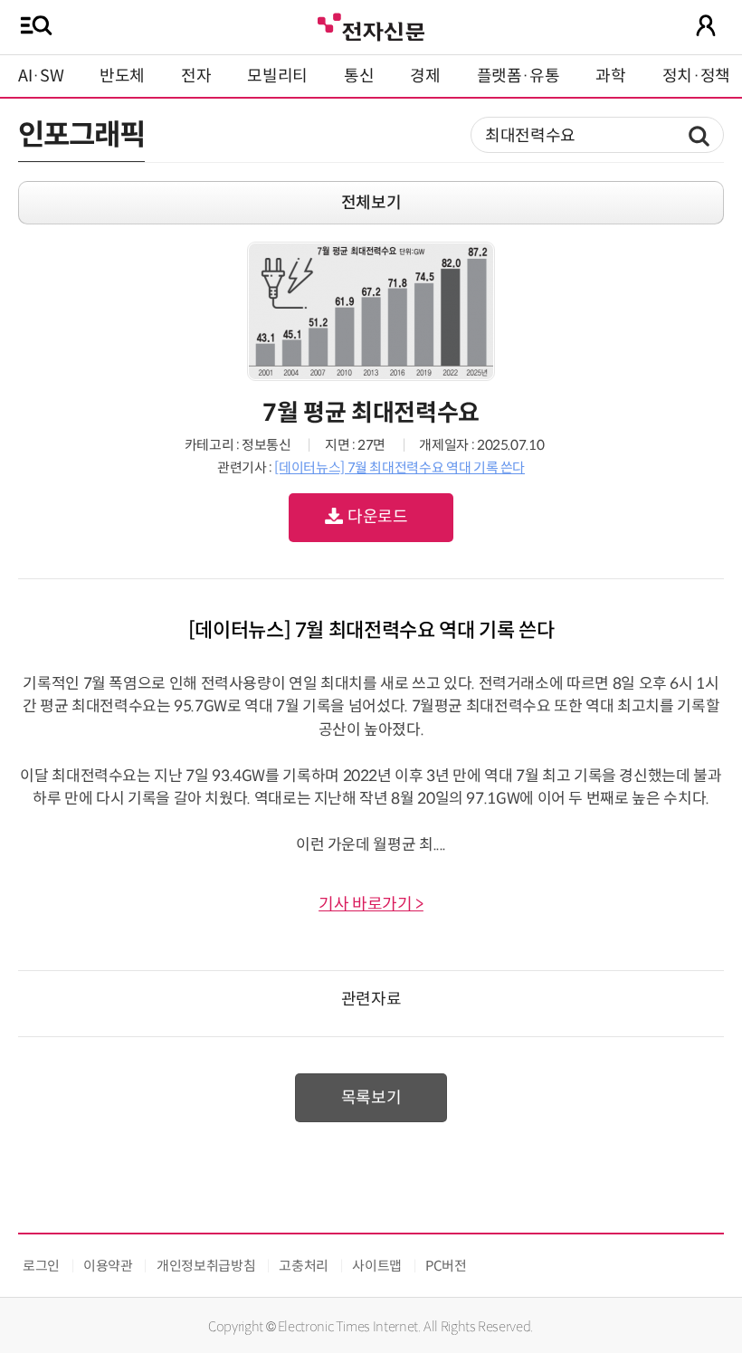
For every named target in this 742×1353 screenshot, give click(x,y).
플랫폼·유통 (518, 76)
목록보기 (371, 1098)
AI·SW (40, 76)
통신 (359, 76)
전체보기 (371, 203)
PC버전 (446, 1265)
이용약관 (108, 1265)
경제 (425, 76)
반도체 (122, 76)
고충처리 (303, 1265)
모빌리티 (277, 76)
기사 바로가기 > (371, 904)
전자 (196, 76)
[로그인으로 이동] (706, 25)
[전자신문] (371, 25)
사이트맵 (377, 1265)
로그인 (41, 1265)
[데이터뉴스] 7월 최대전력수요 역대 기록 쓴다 (399, 467)
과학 (610, 76)
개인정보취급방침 (206, 1265)
